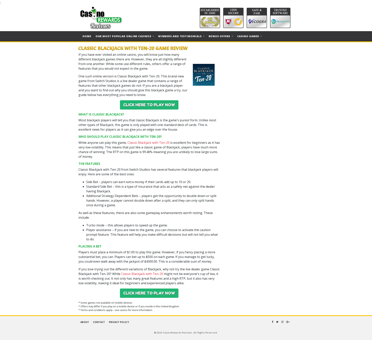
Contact (99, 322)
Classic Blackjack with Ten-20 (148, 142)
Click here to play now (149, 105)
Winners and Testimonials (180, 36)
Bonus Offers (220, 36)
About (84, 322)
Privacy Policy (119, 322)
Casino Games (248, 36)
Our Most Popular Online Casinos (124, 36)
